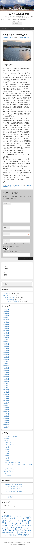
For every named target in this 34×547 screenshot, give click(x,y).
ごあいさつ (6, 440)
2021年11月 (6, 385)
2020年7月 (6, 411)
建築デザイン (11, 533)
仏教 (24, 530)
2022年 (7, 460)
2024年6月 (6, 328)
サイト (5, 240)
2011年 (7, 448)
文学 (22, 532)
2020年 (7, 457)
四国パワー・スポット (9, 472)
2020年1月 (6, 422)
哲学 (27, 530)
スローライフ (15, 520)
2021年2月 (6, 402)
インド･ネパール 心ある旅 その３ (13, 490)
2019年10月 (6, 428)
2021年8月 (6, 391)
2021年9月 (6, 389)
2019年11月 (6, 426)
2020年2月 (6, 420)
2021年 (7, 459)
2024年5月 (6, 330)
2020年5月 (6, 415)
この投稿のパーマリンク (9, 186)
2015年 (7, 455)
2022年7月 (6, 370)
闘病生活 (26, 534)
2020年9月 (6, 407)
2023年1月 (6, 359)
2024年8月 (6, 324)
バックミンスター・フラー (19, 523)
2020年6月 (6, 413)
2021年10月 (6, 387)
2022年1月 (6, 381)
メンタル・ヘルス (8, 468)
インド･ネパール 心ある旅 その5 (12, 486)
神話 (14, 535)
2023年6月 (6, 350)
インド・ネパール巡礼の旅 (10, 436)
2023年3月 (6, 356)
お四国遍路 (6, 438)
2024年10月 (6, 321)
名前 (5, 227)
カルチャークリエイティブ (23, 516)
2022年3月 (6, 378)
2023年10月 (6, 343)
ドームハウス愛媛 (8, 497)
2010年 (7, 446)
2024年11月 (6, 319)
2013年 (10, 185)
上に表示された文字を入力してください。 (13, 251)
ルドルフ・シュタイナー (9, 470)
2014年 (7, 453)
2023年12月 (6, 339)
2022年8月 (6, 369)
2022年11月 (6, 363)
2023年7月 (6, 348)
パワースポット (7, 525)
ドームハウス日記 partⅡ (17, 13)
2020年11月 (6, 404)
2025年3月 (6, 312)
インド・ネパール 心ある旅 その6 (12, 484)
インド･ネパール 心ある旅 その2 (12, 492)
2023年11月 (6, 341)
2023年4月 (6, 354)
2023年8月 (6, 346)
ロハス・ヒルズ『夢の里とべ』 (11, 301)
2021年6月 (6, 394)
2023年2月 (6, 358)
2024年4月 (6, 332)
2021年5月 (6, 396)
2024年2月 (6, 335)
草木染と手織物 (7, 475)
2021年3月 (6, 400)
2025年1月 (6, 315)
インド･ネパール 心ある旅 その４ (12, 488)
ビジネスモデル (19, 185)
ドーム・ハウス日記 (8, 444)
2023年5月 (6, 352)
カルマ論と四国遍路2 (8, 297)
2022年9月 (6, 367)
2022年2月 (6, 380)
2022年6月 (6, 372)
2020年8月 (6, 409)
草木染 (20, 535)
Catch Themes (21, 544)
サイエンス (5, 518)
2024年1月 (6, 337)
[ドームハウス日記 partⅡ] (17, 10)
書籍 (4, 473)
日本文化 (26, 533)
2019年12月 (6, 424)
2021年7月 (6, 393)
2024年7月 (6, 326)
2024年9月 (6, 323)
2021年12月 (6, 383)
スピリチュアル (7, 442)
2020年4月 (6, 417)
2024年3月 (6, 334)
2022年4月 (6, 376)
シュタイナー (15, 518)
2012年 (7, 449)
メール (5, 234)
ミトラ (14, 295)
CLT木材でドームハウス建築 (12, 462)
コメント (7, 203)
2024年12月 (6, 317)
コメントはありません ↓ (24, 37)
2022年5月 (6, 374)
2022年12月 (6, 361)
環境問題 (10, 535)
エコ (13, 516)
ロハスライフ (15, 530)
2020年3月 (6, 418)
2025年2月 (6, 313)
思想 (18, 532)
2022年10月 (6, 365)
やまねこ (12, 37)
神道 (16, 535)
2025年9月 (6, 310)
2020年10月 (6, 405)
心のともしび (6, 293)
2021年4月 (6, 398)
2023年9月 (6, 345)
